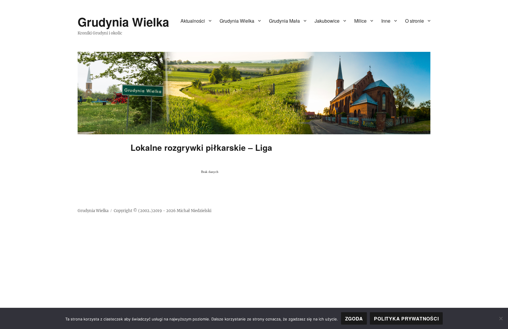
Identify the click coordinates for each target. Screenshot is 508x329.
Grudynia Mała (284, 20)
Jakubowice (327, 20)
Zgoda (354, 318)
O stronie (414, 20)
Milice (360, 20)
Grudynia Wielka (123, 21)
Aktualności (193, 20)
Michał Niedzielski (194, 210)
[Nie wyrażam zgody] (501, 318)
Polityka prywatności (406, 318)
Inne (385, 20)
